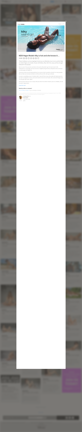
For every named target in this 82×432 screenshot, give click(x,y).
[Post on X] (26, 58)
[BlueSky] (29, 58)
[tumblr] (31, 58)
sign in (27, 90)
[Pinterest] (33, 58)
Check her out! (22, 85)
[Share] (24, 58)
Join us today (22, 90)
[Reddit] (38, 58)
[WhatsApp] (36, 58)
